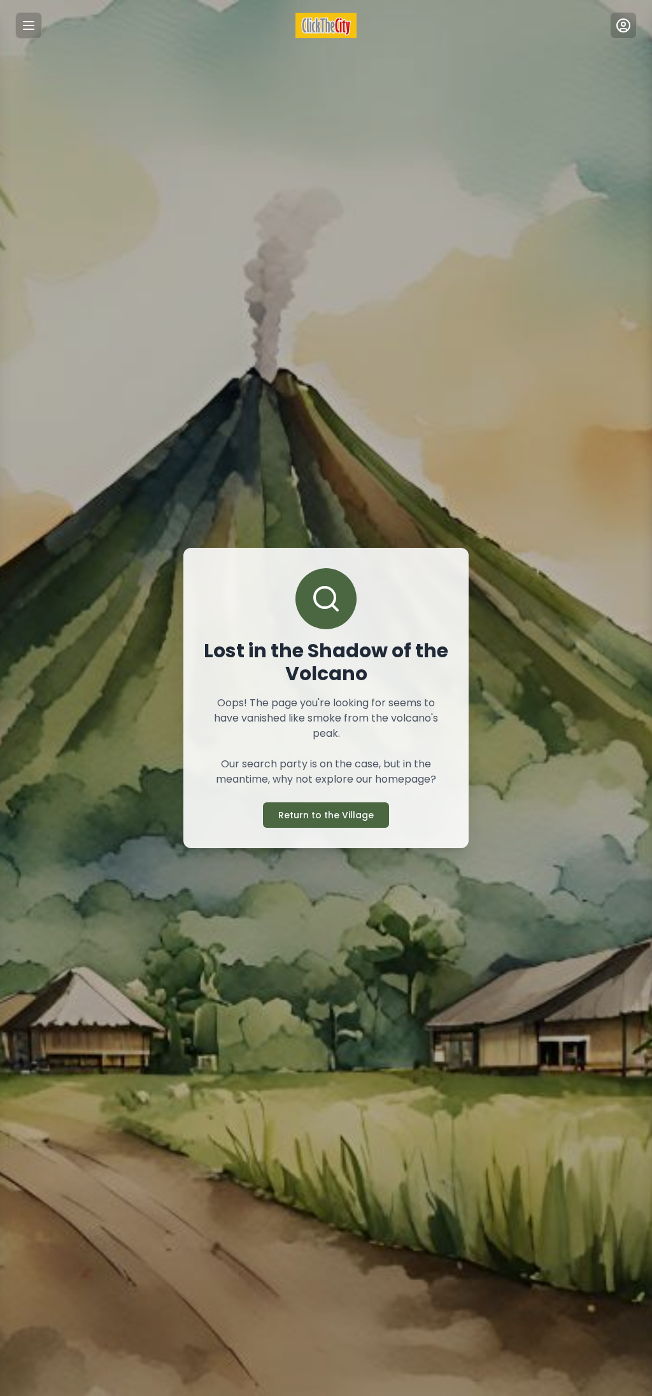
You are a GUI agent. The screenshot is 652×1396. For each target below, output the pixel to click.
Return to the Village (326, 815)
